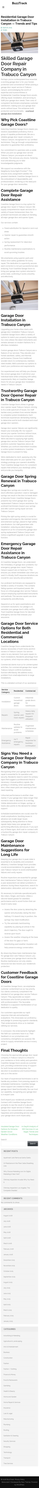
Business (7, 1352)
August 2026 (8, 1216)
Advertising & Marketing (12, 1336)
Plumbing (7, 1424)
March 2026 (8, 1243)
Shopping (7, 1447)
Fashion (6, 1363)
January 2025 (8, 1321)
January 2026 (8, 1254)
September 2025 (9, 1277)
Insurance (7, 1408)
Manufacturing (9, 1419)
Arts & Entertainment (11, 1347)
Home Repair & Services (12, 1402)
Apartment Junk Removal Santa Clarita (17, 1158)
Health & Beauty (9, 1391)
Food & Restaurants (10, 1380)
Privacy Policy (20, 1479)
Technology (8, 1452)
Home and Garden (10, 1397)
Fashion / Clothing (10, 1369)
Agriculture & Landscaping (13, 1341)
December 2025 (9, 1260)
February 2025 (9, 1316)
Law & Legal (8, 1413)
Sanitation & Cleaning (11, 1436)
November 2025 (9, 1266)
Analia (5, 30)
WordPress (20, 1485)
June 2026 (7, 1227)
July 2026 (7, 1221)
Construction (8, 1358)
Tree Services (8, 1463)
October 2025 (8, 1271)
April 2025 (7, 1304)
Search (4, 1140)
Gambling (7, 1386)
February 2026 (9, 1249)
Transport (7, 1458)
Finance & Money (10, 1374)
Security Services (9, 1441)
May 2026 (7, 1232)
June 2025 (7, 1293)
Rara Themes (26, 1482)
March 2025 (8, 1310)
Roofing (6, 1430)
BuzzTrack (19, 3)
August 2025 (8, 1282)
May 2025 (7, 1299)
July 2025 (7, 1288)
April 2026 (7, 1238)
